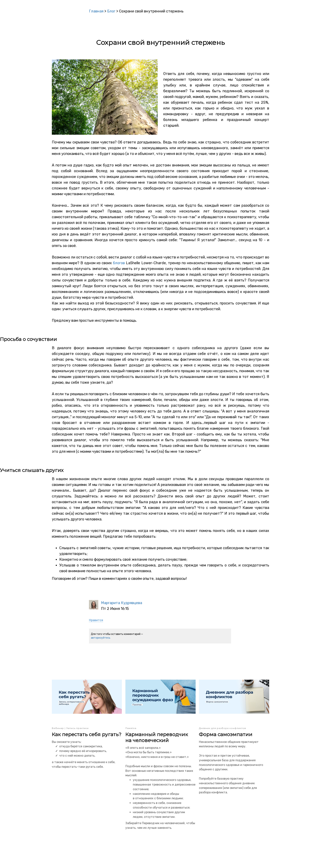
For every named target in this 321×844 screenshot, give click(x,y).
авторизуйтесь (100, 637)
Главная (96, 11)
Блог (111, 11)
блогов (119, 263)
